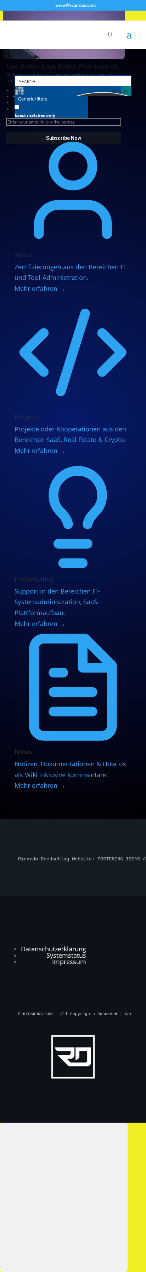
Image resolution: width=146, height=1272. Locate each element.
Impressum (69, 961)
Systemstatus (66, 955)
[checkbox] (50, 110)
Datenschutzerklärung (53, 949)
